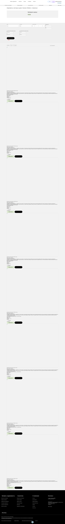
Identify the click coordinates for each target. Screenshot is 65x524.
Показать (10, 38)
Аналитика (20, 1)
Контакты (34, 1)
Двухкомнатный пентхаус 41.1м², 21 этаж (12, 367)
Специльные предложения (4, 504)
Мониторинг (18, 504)
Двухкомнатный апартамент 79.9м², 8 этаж (12, 201)
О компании (29, 1)
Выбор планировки (19, 5)
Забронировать (10, 156)
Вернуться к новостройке (8, 5)
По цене (11, 45)
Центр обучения (34, 499)
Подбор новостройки (4, 499)
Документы (50, 5)
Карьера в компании (35, 501)
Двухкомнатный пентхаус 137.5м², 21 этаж (12, 312)
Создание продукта (19, 499)
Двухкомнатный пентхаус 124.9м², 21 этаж (12, 478)
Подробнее (18, 156)
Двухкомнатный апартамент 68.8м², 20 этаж (12, 90)
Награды (33, 504)
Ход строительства (30, 5)
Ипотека (25, 1)
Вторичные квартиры (4, 506)
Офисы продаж (50, 506)
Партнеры (33, 506)
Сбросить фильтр (9, 39)
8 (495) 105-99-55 (58, 1)
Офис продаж (59, 5)
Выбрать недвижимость (13, 1)
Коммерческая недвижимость (5, 501)
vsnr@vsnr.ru (49, 504)
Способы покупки (41, 5)
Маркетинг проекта (19, 501)
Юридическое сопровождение (21, 506)
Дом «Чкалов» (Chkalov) (10, 91)
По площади (14, 45)
